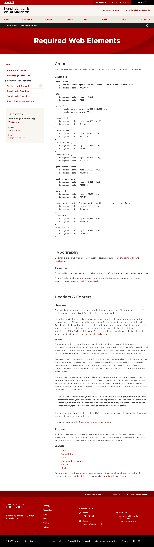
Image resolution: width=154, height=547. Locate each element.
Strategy (46, 506)
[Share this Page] (146, 25)
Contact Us (85, 509)
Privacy (64, 464)
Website (12, 122)
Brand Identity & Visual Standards (20, 517)
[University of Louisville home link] (9, 2)
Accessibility (67, 450)
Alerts (63, 457)
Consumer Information (72, 461)
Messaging (47, 510)
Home (9, 25)
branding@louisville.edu (114, 476)
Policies (46, 527)
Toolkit (46, 523)
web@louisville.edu (16, 138)
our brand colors (115, 69)
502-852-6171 (14, 130)
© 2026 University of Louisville (21, 541)
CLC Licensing (114, 494)
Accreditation (67, 454)
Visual (45, 514)
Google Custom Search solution (94, 422)
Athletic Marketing (93, 494)
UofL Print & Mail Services (137, 494)
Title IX (64, 468)
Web (15, 25)
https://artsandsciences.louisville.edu (88, 334)
